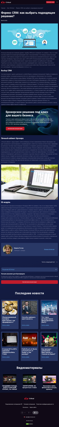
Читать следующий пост (48, 262)
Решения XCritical (8, 269)
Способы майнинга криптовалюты (28, 318)
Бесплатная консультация (29, 282)
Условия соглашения (29, 404)
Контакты (25, 407)
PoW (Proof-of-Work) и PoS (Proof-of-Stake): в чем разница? (29, 351)
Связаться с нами (50, 2)
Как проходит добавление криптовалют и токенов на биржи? (48, 351)
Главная (3, 8)
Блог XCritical (10, 8)
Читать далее (6, 325)
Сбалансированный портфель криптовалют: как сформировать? (9, 319)
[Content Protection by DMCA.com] (29, 424)
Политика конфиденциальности (45, 404)
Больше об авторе (49, 249)
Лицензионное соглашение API (13, 404)
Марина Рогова (18, 248)
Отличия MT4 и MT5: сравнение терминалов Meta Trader (9, 351)
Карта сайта (33, 407)
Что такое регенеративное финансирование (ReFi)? (47, 319)
